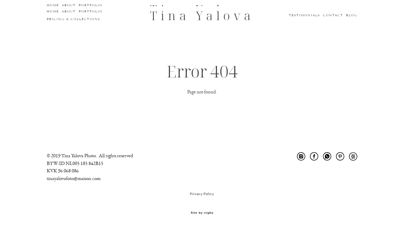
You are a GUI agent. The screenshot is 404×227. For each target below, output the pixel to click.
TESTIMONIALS (304, 15)
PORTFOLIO (91, 11)
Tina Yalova (202, 15)
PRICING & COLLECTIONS (73, 19)
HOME (53, 11)
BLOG (351, 15)
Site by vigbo (202, 212)
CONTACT (333, 15)
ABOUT (69, 11)
